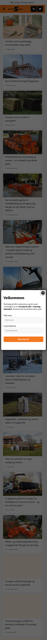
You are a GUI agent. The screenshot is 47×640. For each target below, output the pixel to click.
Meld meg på (23, 339)
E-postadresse (10, 326)
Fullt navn (8, 315)
